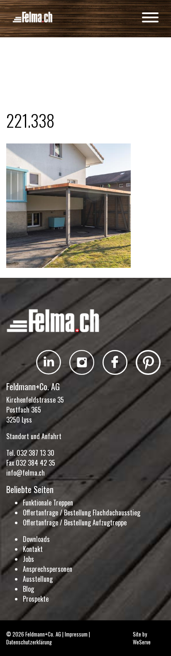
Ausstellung (38, 579)
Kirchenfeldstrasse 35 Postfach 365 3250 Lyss (35, 410)
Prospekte (36, 599)
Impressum (76, 634)
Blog (28, 589)
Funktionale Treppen (48, 503)
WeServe (142, 642)
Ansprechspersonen (47, 569)
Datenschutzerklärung (29, 642)
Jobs (28, 559)
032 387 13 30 (35, 453)
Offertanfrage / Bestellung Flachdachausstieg (81, 513)
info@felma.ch (25, 473)
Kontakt (33, 549)
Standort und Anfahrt (33, 436)
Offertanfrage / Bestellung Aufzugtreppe (75, 522)
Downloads (36, 539)
